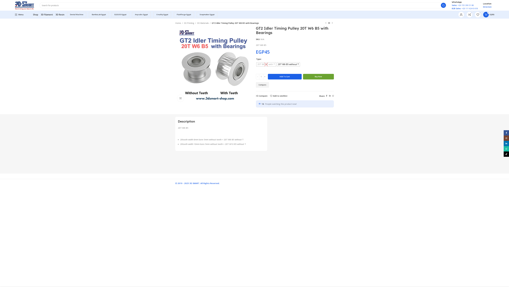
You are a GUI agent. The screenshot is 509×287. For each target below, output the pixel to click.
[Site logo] (24, 5)
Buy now (318, 76)
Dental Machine (76, 14)
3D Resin (60, 14)
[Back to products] (329, 23)
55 (464, 5)
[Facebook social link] (326, 96)
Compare (262, 85)
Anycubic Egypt (141, 14)
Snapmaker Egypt (207, 14)
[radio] (266, 64)
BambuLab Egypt (99, 14)
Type (258, 59)
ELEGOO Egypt (120, 14)
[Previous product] (325, 23)
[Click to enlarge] (180, 98)
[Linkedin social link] (329, 96)
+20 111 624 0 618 (465, 8)
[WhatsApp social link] (333, 96)
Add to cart (285, 76)
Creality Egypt (162, 14)
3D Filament (47, 14)
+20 (456, 5)
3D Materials (203, 23)
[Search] (443, 5)
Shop (35, 14)
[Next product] (332, 23)
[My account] (461, 14)
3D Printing (189, 23)
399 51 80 (469, 5)
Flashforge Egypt (184, 14)
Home (178, 23)
